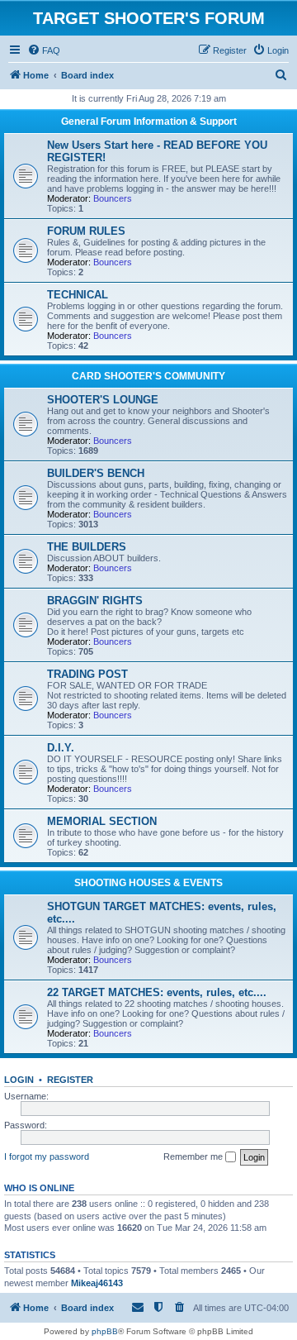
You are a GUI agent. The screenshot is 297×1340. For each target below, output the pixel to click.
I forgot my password (46, 1156)
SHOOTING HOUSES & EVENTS (148, 883)
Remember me (194, 1156)
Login (19, 1080)
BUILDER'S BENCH (95, 473)
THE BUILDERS (86, 547)
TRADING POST (87, 674)
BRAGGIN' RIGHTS (95, 600)
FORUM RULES (86, 231)
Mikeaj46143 (97, 1283)
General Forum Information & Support (149, 121)
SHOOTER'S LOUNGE (102, 399)
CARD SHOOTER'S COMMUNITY (148, 376)
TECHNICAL (77, 295)
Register (70, 1080)
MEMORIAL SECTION (102, 821)
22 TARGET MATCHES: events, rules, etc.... (156, 992)
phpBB (105, 1331)
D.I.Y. (60, 748)
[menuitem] (43, 50)
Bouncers (112, 198)
